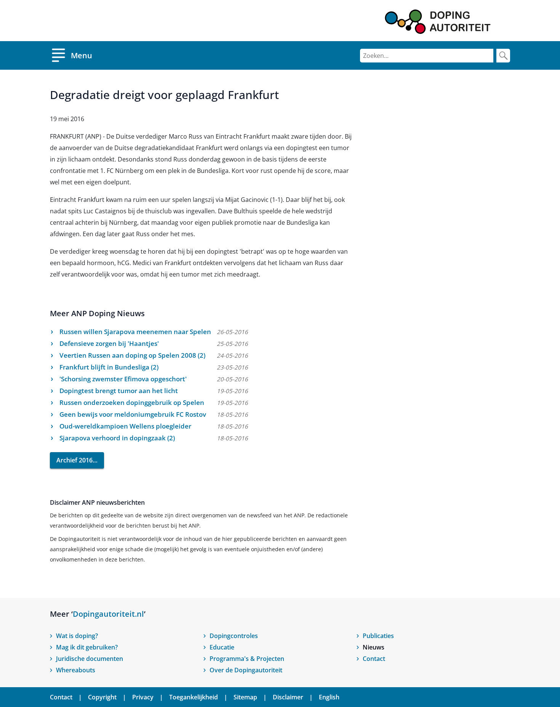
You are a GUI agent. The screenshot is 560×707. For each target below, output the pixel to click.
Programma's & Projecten (247, 658)
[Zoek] (503, 55)
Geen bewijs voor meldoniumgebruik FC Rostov (132, 414)
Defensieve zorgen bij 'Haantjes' (109, 343)
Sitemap (245, 697)
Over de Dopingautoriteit (246, 670)
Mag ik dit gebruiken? (87, 647)
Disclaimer (288, 697)
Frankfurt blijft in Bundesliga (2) (108, 367)
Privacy (143, 697)
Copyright (102, 697)
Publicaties (378, 636)
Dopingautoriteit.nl (108, 614)
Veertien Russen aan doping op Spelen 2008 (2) (132, 355)
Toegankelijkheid (193, 697)
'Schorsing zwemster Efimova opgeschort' (123, 378)
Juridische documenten (89, 658)
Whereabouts (75, 670)
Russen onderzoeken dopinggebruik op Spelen (131, 402)
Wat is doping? (77, 636)
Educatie (222, 647)
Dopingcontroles (234, 636)
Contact (374, 658)
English (329, 697)
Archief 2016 (74, 460)
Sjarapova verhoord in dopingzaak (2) (117, 437)
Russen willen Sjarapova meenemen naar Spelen (135, 331)
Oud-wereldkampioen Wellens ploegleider (125, 426)
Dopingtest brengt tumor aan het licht (118, 390)
